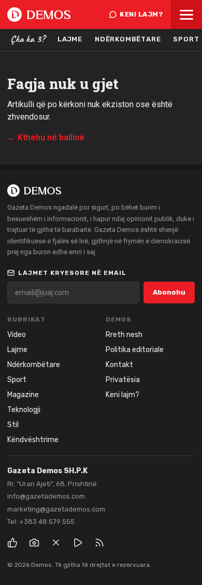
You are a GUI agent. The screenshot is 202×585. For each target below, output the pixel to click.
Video (16, 334)
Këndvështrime (33, 439)
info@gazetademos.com (46, 496)
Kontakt (119, 364)
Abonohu (169, 292)
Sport (16, 379)
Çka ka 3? (27, 39)
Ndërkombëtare (128, 39)
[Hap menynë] (186, 14)
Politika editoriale (135, 349)
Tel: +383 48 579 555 (41, 521)
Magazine (23, 394)
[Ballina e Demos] (38, 14)
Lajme (69, 39)
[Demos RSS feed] (99, 542)
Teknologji (23, 409)
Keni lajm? (141, 14)
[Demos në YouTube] (78, 542)
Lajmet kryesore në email (72, 272)
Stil (13, 424)
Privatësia (123, 379)
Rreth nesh (124, 334)
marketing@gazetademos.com (56, 509)
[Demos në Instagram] (34, 542)
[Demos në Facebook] (12, 542)
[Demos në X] (56, 542)
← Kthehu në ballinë (45, 137)
